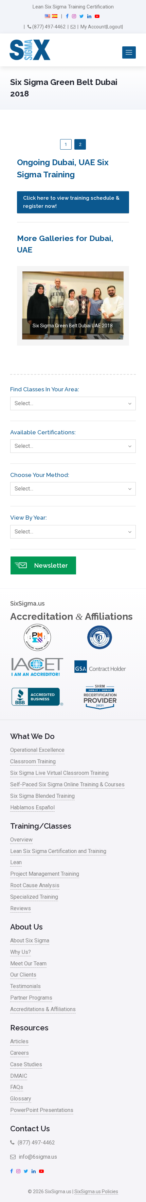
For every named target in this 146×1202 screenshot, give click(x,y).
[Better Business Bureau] (37, 708)
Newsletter (51, 565)
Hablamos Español (32, 807)
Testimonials (25, 986)
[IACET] (37, 679)
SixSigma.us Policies (96, 1191)
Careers (19, 1053)
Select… (24, 403)
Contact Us (30, 1128)
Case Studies (26, 1064)
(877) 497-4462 (48, 26)
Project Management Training (44, 874)
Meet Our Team (28, 963)
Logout (114, 26)
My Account (93, 26)
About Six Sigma (29, 940)
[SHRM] (100, 708)
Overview (21, 839)
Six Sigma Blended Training (42, 796)
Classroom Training (33, 761)
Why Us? (20, 952)
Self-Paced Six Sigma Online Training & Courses (67, 784)
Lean (16, 862)
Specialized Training (34, 897)
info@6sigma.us (37, 1157)
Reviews (20, 908)
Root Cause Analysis (34, 885)
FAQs (16, 1087)
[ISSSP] (100, 649)
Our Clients (23, 974)
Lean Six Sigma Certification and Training (58, 851)
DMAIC (18, 1076)
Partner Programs (31, 998)
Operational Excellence (37, 750)
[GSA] (100, 679)
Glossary (20, 1098)
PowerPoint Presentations (41, 1110)
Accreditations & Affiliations (43, 1009)
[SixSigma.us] (29, 50)
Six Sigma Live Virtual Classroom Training (59, 773)
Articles (19, 1041)
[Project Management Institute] (37, 649)
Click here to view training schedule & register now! (71, 202)
